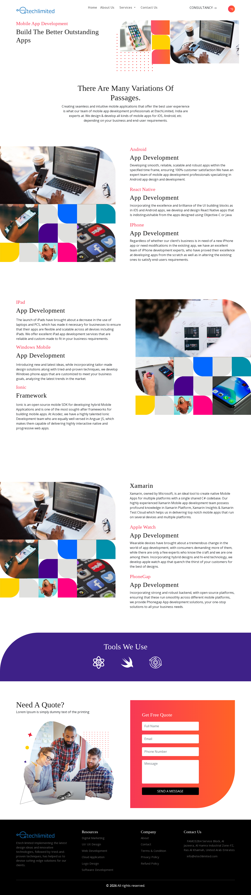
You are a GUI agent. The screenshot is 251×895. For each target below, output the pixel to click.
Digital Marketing (93, 838)
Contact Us (149, 7)
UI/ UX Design (91, 844)
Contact (146, 844)
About (145, 838)
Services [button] (126, 7)
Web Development (94, 851)
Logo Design (90, 863)
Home (92, 7)
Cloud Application (93, 857)
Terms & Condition (153, 851)
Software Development (97, 870)
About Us (107, 7)
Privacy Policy (150, 857)
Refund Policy (150, 863)
